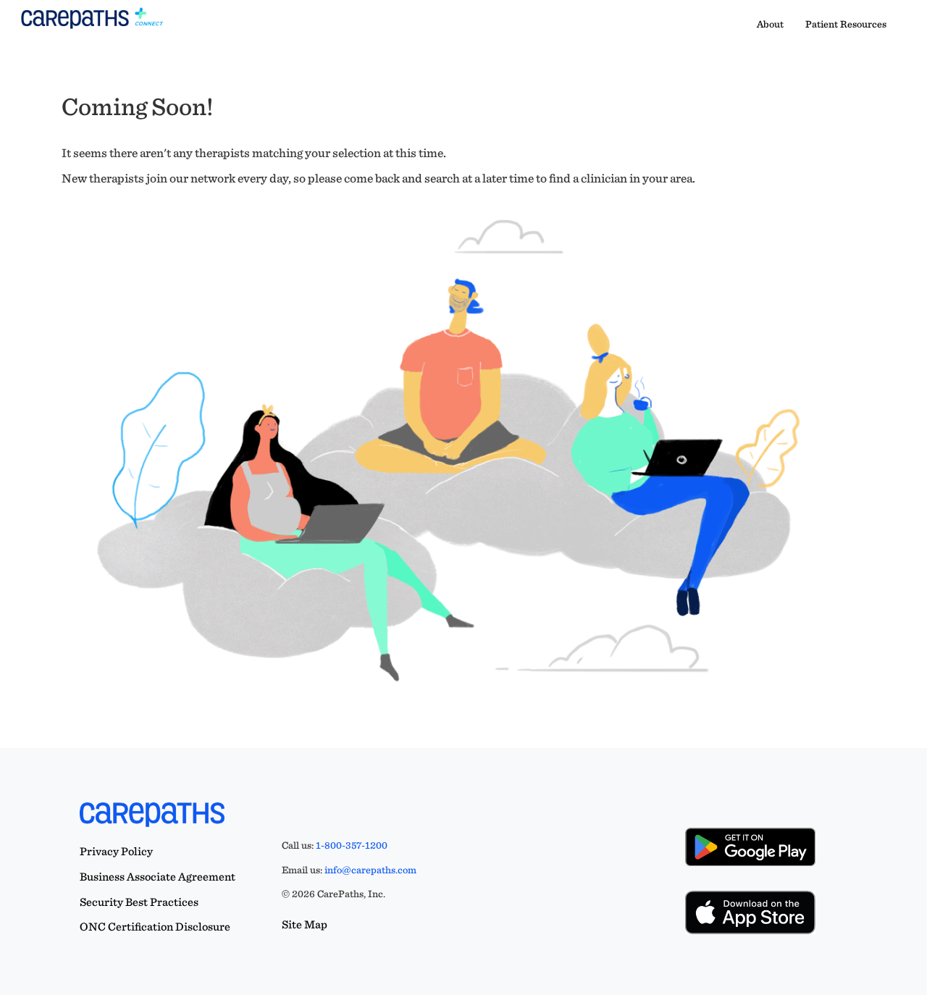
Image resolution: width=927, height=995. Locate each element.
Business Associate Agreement (157, 876)
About (770, 24)
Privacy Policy (116, 851)
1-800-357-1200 (351, 845)
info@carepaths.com (370, 870)
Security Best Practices (139, 902)
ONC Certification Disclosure (155, 926)
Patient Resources (845, 24)
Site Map (304, 924)
